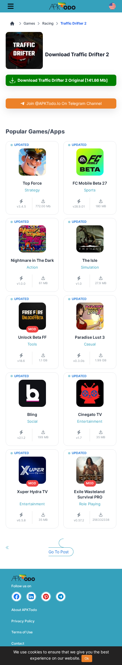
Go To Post (59, 551)
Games (29, 23)
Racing (48, 23)
